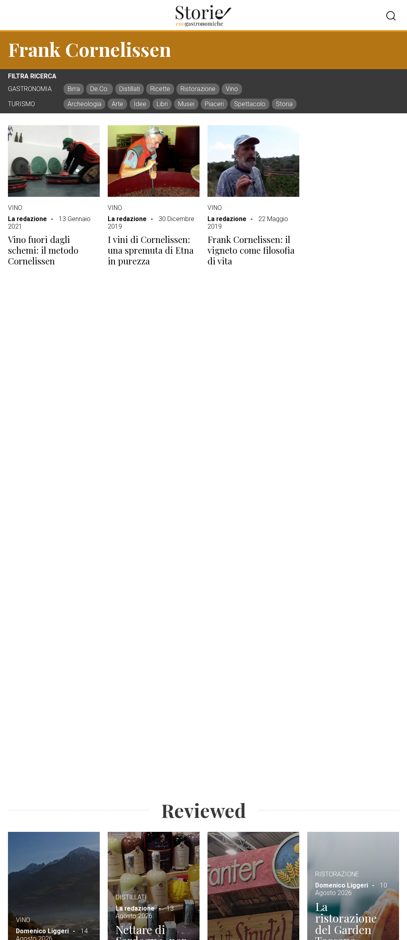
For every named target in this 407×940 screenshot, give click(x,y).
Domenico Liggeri (42, 931)
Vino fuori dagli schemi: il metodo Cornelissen (43, 250)
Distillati (131, 897)
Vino (15, 208)
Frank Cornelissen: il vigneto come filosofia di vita (251, 250)
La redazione (27, 219)
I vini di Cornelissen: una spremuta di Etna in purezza (151, 250)
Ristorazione (337, 874)
